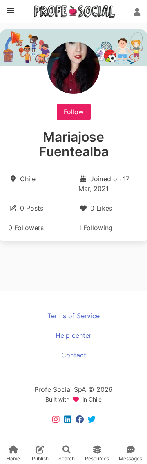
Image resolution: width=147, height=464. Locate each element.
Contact (73, 355)
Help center (73, 335)
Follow (74, 112)
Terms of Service (73, 316)
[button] (10, 10)
